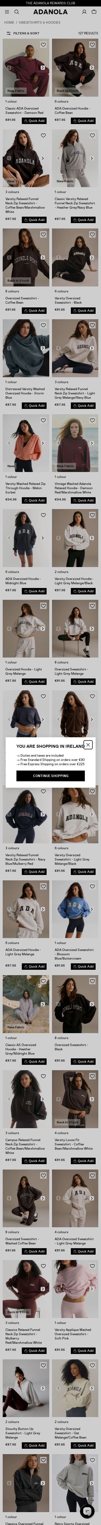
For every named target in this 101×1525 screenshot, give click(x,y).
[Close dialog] (88, 744)
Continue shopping (50, 776)
